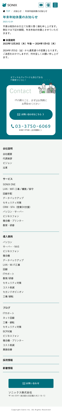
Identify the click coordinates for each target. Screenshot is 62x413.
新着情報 (8, 368)
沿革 (5, 168)
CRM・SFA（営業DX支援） (17, 207)
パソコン (7, 242)
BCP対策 (7, 331)
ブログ (6, 308)
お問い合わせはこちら (33, 114)
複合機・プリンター (13, 221)
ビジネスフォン (11, 216)
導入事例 (8, 236)
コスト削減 (8, 287)
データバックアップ (13, 198)
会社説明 (8, 148)
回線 (5, 269)
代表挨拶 (7, 158)
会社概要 (7, 154)
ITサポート (8, 274)
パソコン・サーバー (13, 212)
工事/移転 (8, 296)
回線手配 (7, 193)
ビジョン (7, 163)
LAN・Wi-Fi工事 (11, 265)
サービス (8, 179)
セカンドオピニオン (13, 292)
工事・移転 (8, 322)
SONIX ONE (9, 184)
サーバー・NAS (11, 246)
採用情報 (8, 360)
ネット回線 (8, 318)
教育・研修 (8, 225)
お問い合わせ (32, 383)
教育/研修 (8, 278)
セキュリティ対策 (12, 202)
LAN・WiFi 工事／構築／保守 (18, 189)
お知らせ (18, 11)
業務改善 (7, 349)
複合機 (6, 256)
